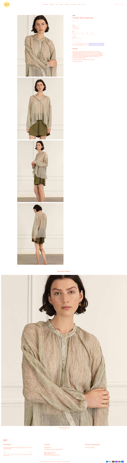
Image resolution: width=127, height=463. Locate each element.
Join (31, 452)
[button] (45, 4)
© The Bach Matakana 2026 (45, 461)
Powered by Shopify (66, 461)
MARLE (73, 15)
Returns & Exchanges (90, 447)
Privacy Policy (25, 454)
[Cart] (122, 4)
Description (75, 48)
